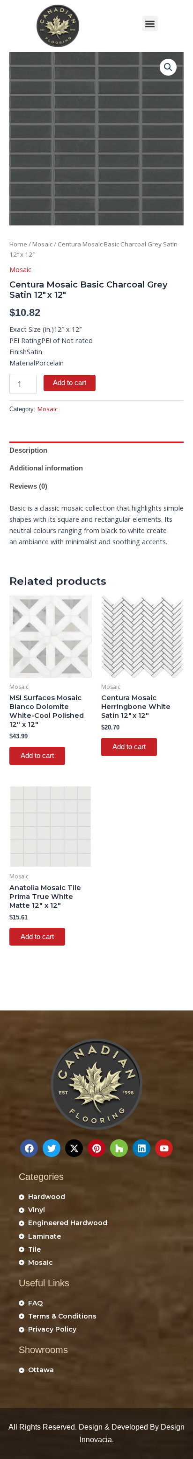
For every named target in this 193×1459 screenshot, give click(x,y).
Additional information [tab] (46, 468)
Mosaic (42, 244)
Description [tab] (28, 450)
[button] (150, 23)
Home (18, 244)
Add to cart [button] (37, 755)
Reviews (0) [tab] (28, 486)
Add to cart (69, 382)
